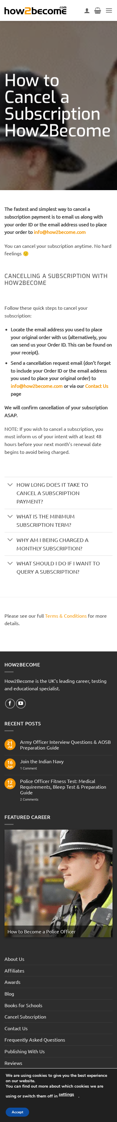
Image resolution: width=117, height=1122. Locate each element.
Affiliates (14, 970)
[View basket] (97, 10)
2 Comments (39, 799)
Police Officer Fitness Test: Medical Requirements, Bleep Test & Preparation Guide (63, 786)
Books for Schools (23, 1005)
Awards (12, 982)
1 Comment (33, 768)
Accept (17, 1112)
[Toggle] (10, 485)
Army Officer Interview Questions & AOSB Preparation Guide (65, 744)
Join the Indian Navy (42, 761)
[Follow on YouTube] (21, 704)
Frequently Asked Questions (34, 1039)
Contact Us (96, 386)
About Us (14, 959)
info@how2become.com (60, 232)
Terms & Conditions (66, 616)
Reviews (13, 1063)
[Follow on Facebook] (10, 704)
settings (66, 1094)
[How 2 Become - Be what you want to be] (35, 10)
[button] (108, 10)
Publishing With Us (24, 1051)
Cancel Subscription (25, 1016)
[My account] (87, 10)
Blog (9, 993)
